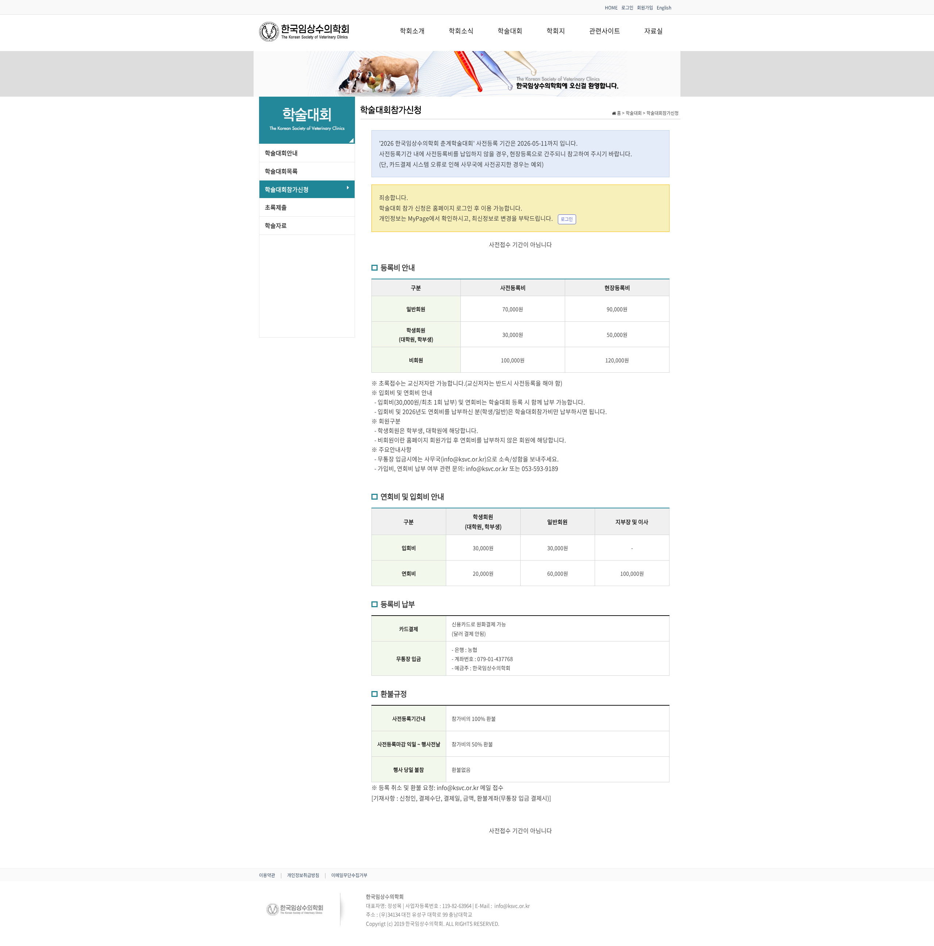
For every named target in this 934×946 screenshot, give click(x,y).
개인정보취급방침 (303, 875)
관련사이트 (604, 31)
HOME (611, 7)
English (664, 7)
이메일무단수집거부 (349, 875)
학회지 (556, 31)
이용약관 (267, 875)
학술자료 (276, 225)
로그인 (627, 7)
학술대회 (510, 31)
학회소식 (461, 31)
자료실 (653, 31)
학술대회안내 (281, 152)
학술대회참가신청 (287, 189)
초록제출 (276, 207)
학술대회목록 (281, 171)
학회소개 (412, 31)
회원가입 (645, 7)
